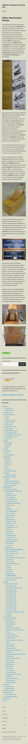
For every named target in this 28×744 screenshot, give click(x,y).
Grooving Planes (11, 648)
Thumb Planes (10, 680)
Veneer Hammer (11, 579)
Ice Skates (9, 509)
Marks (4, 728)
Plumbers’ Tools (11, 521)
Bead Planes (9, 626)
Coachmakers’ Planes (11, 433)
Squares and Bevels (10, 485)
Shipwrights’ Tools (11, 527)
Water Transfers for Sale (9, 732)
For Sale (6, 449)
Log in (19, 739)
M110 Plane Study (11, 606)
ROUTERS (6, 684)
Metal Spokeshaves (10, 694)
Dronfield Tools (10, 585)
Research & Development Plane (15, 612)
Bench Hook (9, 555)
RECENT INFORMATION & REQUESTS (12, 394)
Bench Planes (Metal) (11, 583)
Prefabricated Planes (11, 618)
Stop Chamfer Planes (12, 678)
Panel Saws (8, 465)
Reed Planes (9, 666)
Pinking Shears (10, 519)
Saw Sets (7, 469)
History (4, 725)
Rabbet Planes (10, 664)
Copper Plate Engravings (13, 503)
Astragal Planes (10, 622)
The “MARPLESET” (12, 511)
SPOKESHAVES (8, 692)
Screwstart (9, 569)
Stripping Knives (11, 535)
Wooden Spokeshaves (11, 696)
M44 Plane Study (11, 594)
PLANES (6, 581)
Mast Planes (9, 652)
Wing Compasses (11, 541)
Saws (6, 467)
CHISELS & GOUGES (9, 414)
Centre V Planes (10, 634)
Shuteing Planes (11, 672)
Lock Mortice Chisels (11, 420)
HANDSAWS (7, 457)
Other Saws (8, 463)
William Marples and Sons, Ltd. (9, 736)
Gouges (7, 418)
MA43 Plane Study (11, 592)
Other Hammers (9, 455)
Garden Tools (7, 451)
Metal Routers (9, 686)
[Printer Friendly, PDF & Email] (6, 353)
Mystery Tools (9, 547)
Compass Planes (11, 638)
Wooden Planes (9, 620)
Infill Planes (8, 616)
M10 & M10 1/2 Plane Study (14, 587)
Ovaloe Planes (10, 660)
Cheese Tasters (10, 497)
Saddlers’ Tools (10, 523)
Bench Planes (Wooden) (13, 628)
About (4, 711)
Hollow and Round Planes (13, 650)
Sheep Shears (10, 525)
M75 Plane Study (11, 598)
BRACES (6, 406)
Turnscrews (7, 698)
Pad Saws (7, 461)
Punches (8, 565)
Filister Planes (10, 644)
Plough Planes (10, 662)
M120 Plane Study (11, 608)
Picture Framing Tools (12, 563)
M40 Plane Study (11, 590)
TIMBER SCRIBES (11, 575)
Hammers (6, 453)
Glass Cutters (10, 505)
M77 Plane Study (11, 600)
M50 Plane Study (11, 596)
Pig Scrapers (9, 517)
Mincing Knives (10, 515)
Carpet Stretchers (11, 495)
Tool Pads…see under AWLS (14, 577)
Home (4, 707)
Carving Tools (7, 412)
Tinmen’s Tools (10, 537)
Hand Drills (8, 445)
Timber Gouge (10, 573)
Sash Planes (9, 668)
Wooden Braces (9, 410)
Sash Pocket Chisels (10, 426)
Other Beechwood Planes (13, 658)
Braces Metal (8, 408)
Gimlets (7, 447)
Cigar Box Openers (11, 499)
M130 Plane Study (11, 610)
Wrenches (9, 545)
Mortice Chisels (9, 422)
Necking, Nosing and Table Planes (16, 654)
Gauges (7, 479)
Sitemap (15, 739)
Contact (4, 714)
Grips (7, 507)
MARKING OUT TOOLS (10, 477)
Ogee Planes (9, 656)
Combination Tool (11, 501)
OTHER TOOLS (8, 487)
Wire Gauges (10, 543)
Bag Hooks (9, 493)
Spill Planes (9, 676)
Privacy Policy (9, 739)
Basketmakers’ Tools (12, 553)
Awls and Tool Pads (11, 551)
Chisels (7, 416)
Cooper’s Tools (8, 439)
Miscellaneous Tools (11, 489)
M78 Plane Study (11, 602)
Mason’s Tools (10, 513)
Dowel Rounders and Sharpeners (15, 557)
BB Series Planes (11, 624)
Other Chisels (9, 424)
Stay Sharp (9, 533)
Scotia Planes (10, 670)
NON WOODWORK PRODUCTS (13, 491)
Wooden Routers (10, 688)
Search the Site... (7, 361)
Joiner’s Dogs (10, 561)
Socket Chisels (9, 428)
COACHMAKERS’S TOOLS (11, 430)
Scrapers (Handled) (9, 690)
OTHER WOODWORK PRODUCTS (14, 549)
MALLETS (6, 473)
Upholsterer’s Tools (12, 539)
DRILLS (6, 441)
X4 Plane (8, 614)
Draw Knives (10, 559)
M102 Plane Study (11, 604)
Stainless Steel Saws (11, 471)
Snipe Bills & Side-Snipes (13, 674)
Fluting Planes (10, 646)
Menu (4, 11)
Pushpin (8, 567)
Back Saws (8, 459)
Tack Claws (9, 571)
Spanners (9, 529)
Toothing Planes (11, 682)
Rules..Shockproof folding (12, 483)
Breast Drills (8, 443)
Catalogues (5, 718)
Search (22, 364)
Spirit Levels (9, 531)
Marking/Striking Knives (12, 481)
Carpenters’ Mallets (10, 475)
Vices (5, 700)
